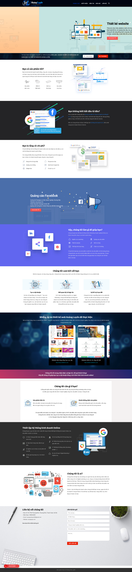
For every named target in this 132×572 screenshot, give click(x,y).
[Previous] (4, 30)
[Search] (109, 3)
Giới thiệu (84, 3)
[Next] (127, 30)
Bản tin (91, 3)
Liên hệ (104, 3)
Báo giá (98, 3)
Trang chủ (76, 3)
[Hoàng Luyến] (35, 3)
